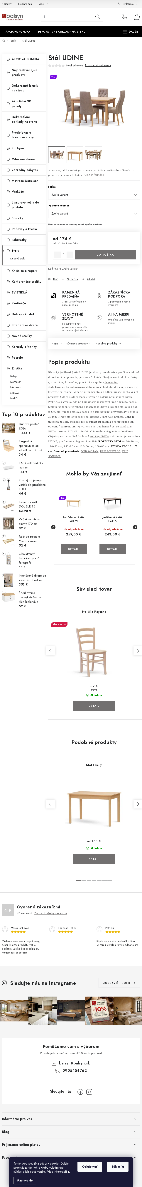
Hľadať (97, 17)
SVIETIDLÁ (19, 292)
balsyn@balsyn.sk (74, 1063)
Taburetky (19, 240)
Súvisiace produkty (77, 343)
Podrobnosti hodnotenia (98, 65)
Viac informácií (94, 175)
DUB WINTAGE (110, 451)
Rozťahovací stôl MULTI (74, 519)
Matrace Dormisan (25, 181)
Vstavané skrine (23, 159)
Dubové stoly (17, 258)
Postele (17, 357)
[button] (74, 544)
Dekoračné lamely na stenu (25, 88)
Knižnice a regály (24, 271)
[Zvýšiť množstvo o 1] (70, 255)
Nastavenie (25, 1180)
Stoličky (17, 218)
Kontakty (7, 4)
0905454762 (125, 17)
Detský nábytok (23, 314)
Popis (55, 343)
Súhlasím (117, 1167)
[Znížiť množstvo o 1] (57, 255)
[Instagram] (89, 1092)
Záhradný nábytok (25, 170)
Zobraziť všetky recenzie (50, 913)
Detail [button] (73, 549)
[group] (73, 527)
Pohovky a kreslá (24, 229)
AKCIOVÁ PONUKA (25, 59)
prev (50, 650)
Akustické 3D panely (21, 103)
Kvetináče (19, 303)
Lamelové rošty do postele (25, 204)
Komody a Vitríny (24, 347)
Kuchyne (18, 148)
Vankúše (18, 192)
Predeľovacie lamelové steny (23, 134)
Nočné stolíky (22, 336)
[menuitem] (18, 31)
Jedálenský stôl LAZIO (112, 519)
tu (69, 1172)
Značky (17, 368)
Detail (94, 706)
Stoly (15, 251)
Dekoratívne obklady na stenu (24, 119)
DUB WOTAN (90, 451)
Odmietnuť (89, 1167)
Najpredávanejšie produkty (25, 72)
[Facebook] (80, 1092)
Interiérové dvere (25, 325)
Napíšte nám (25, 4)
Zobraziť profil (117, 983)
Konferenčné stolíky (26, 281)
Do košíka (105, 254)
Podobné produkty (106, 343)
